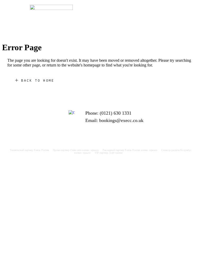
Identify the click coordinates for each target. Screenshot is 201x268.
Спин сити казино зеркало (84, 150)
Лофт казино (116, 152)
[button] (149, 9)
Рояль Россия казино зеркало (141, 150)
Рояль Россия (41, 150)
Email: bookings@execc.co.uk (114, 120)
